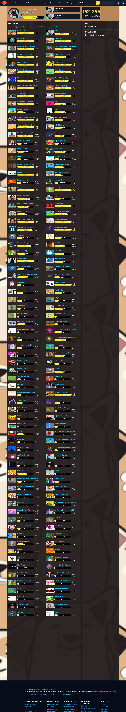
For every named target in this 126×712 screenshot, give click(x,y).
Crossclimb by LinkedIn (26, 392)
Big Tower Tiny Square (25, 329)
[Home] (4, 3)
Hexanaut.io (58, 526)
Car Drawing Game (61, 211)
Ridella (56, 612)
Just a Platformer (61, 589)
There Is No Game (24, 227)
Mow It (19, 589)
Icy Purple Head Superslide (64, 510)
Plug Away (21, 565)
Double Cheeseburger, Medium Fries (31, 70)
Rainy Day (21, 463)
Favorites (55, 27)
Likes (30, 27)
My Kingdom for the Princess (65, 502)
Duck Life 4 (58, 62)
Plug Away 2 (58, 376)
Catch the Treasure (24, 408)
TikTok (103, 704)
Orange (57, 549)
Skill (27, 3)
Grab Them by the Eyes (26, 117)
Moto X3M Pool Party (62, 172)
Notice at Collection (31, 694)
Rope (56, 235)
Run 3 (57, 10)
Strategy (18, 3)
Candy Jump (22, 400)
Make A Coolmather (24, 541)
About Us (28, 706)
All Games (83, 3)
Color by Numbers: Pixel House (29, 46)
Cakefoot (21, 282)
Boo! (19, 416)
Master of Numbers (24, 54)
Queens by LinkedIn (24, 345)
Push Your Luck (23, 211)
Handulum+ (58, 133)
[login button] (123, 3)
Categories (71, 3)
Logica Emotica (60, 424)
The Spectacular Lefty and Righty (67, 447)
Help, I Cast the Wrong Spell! (65, 329)
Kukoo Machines (60, 486)
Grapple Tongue (60, 227)
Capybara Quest (60, 604)
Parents (27, 709)
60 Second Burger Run (25, 486)
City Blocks (58, 290)
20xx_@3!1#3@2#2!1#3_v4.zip (65, 431)
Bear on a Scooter (24, 581)
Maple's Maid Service (25, 101)
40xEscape (58, 345)
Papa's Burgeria (60, 141)
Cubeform (21, 518)
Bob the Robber (60, 361)
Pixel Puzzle (58, 148)
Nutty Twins (21, 306)
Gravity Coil (21, 235)
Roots (56, 369)
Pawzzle (20, 298)
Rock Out (57, 518)
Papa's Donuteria (23, 141)
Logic (45, 3)
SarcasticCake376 (30, 10)
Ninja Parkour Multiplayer (26, 133)
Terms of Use (44, 694)
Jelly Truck (58, 298)
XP (9, 27)
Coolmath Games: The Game (65, 46)
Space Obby (59, 384)
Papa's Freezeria (23, 353)
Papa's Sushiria (22, 369)
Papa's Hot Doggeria (62, 54)
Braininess (58, 471)
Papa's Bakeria (22, 361)
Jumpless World (60, 258)
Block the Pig (22, 251)
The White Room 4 (61, 306)
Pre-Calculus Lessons (70, 709)
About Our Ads (55, 694)
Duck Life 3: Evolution (25, 573)
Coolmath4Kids (86, 706)
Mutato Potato (22, 604)
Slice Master (59, 70)
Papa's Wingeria (23, 180)
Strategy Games (52, 704)
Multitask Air (22, 596)
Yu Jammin (21, 93)
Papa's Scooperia (61, 416)
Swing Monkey (59, 314)
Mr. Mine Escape (23, 243)
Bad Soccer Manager (25, 203)
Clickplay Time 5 (60, 392)
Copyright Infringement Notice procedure (105, 691)
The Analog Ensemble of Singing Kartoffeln (70, 337)
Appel (19, 172)
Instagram (104, 709)
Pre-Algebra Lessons (70, 704)
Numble (20, 471)
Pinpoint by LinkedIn (24, 266)
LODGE (57, 243)
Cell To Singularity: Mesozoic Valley (67, 408)
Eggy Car (20, 431)
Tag (55, 196)
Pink (56, 101)
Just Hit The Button (61, 274)
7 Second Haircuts (24, 526)
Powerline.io (22, 62)
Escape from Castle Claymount (29, 86)
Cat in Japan (22, 258)
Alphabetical (19, 27)
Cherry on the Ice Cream (26, 125)
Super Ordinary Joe (61, 164)
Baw (56, 400)
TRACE (19, 337)
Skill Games (51, 706)
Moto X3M (21, 31)
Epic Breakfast (22, 314)
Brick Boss (21, 424)
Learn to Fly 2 (22, 502)
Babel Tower (59, 125)
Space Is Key (59, 203)
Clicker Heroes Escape (25, 164)
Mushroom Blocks (61, 557)
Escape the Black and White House (30, 479)
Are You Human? (23, 455)
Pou (55, 463)
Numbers (35, 3)
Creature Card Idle (61, 266)
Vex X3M (20, 557)
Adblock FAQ (67, 694)
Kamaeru (57, 38)
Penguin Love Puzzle (25, 321)
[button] (98, 3)
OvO (19, 290)
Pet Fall (20, 549)
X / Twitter (104, 706)
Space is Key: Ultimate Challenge (29, 510)
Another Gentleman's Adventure (66, 439)
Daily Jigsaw (21, 188)
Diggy (19, 156)
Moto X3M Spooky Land (63, 78)
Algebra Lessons (69, 706)
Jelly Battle (58, 596)
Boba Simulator (23, 196)
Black (56, 109)
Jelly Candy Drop (60, 86)
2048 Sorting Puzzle (62, 565)
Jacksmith (58, 180)
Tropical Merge (23, 376)
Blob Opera (58, 479)
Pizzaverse (58, 541)
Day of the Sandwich (25, 219)
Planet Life (21, 38)
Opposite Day (59, 282)
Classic (53, 3)
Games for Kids (30, 704)
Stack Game (59, 188)
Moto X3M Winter (61, 117)
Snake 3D (57, 534)
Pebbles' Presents (61, 219)
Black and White (23, 447)
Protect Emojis (60, 156)
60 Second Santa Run (62, 573)
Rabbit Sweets (22, 148)
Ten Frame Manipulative (88, 708)
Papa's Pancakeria (24, 494)
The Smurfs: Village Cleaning (28, 274)
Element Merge (60, 93)
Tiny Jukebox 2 (23, 612)
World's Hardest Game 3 (63, 581)
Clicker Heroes (23, 109)
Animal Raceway (60, 321)
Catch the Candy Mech (63, 353)
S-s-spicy (20, 534)
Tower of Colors (60, 455)
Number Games (52, 709)
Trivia (61, 3)
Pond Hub (58, 251)
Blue (18, 78)
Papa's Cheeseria (61, 494)
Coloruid (20, 439)
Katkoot (20, 384)
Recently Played (41, 27)
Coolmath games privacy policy (41, 690)
